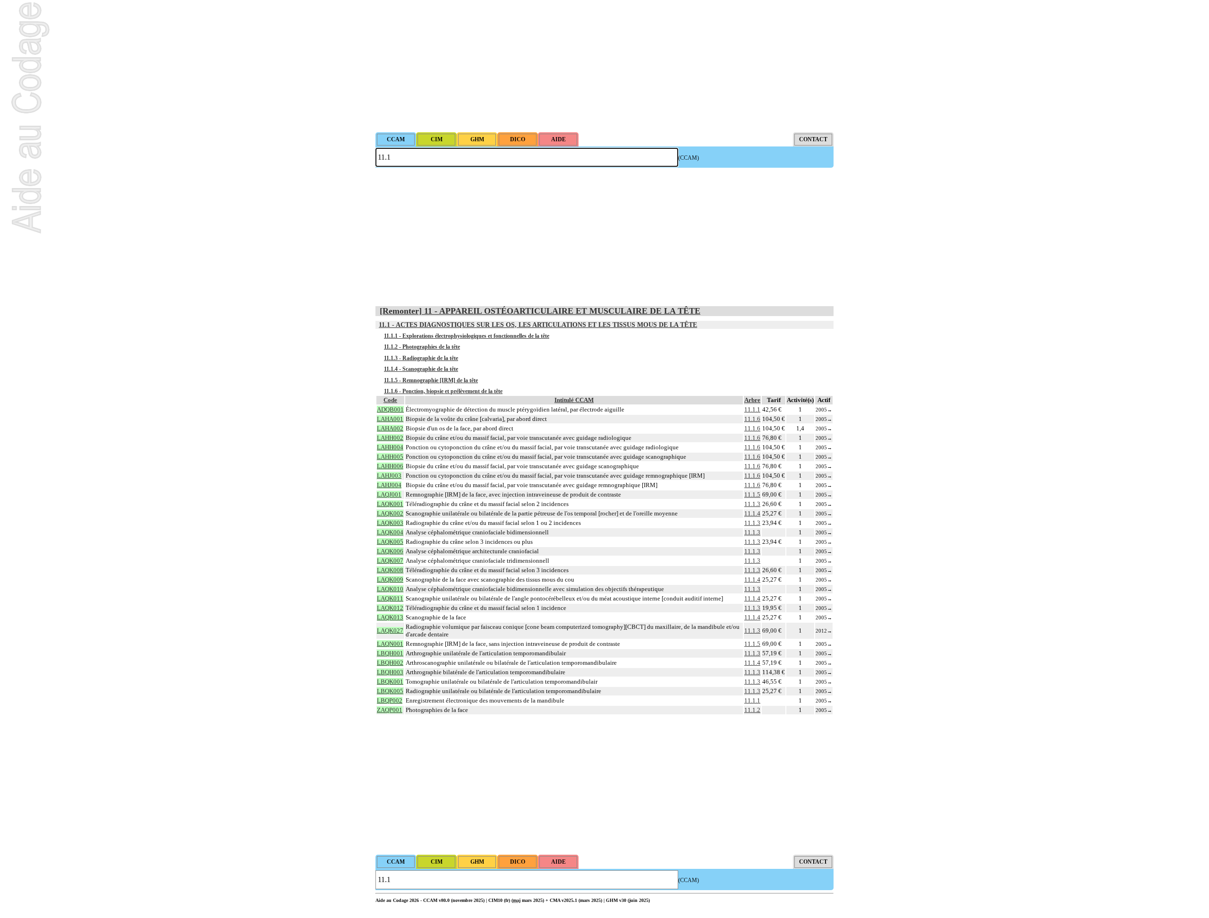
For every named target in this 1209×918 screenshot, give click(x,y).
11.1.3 (752, 503)
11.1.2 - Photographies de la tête (422, 346)
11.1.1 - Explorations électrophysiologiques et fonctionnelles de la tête (466, 336)
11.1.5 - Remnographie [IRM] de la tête (431, 380)
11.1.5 (752, 494)
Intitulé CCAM (574, 399)
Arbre (752, 399)
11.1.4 (752, 513)
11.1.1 (752, 409)
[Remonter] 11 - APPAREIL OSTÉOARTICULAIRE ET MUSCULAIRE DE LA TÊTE (540, 311)
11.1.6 (752, 418)
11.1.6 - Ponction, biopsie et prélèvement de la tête (443, 391)
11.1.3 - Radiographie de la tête (421, 358)
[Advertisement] (604, 66)
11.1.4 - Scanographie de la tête (421, 369)
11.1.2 (752, 709)
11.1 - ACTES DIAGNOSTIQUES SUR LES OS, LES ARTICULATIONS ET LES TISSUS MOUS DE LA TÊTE (538, 324)
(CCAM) (688, 157)
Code (390, 399)
